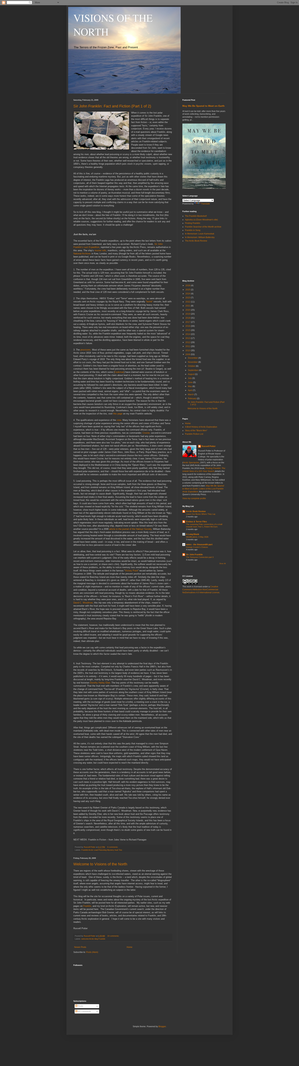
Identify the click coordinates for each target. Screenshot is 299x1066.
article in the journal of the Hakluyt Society (130, 529)
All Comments (84, 1011)
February (192, 398)
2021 (188, 306)
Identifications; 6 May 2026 (197, 537)
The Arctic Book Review (196, 241)
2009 (188, 354)
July (190, 378)
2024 (188, 293)
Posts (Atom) (92, 952)
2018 (188, 318)
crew (119, 420)
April (190, 390)
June (190, 382)
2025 (188, 289)
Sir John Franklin (194, 554)
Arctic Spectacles (191, 462)
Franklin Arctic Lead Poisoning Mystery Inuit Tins (101, 850)
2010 (188, 350)
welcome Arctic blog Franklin (93, 939)
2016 (188, 326)
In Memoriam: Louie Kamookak (199, 233)
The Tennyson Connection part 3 (200, 557)
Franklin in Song (192, 230)
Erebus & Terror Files (196, 521)
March (191, 394)
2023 (188, 297)
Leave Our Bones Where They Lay (200, 514)
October (192, 366)
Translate (205, 204)
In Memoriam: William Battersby (200, 237)
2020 (188, 310)
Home (129, 947)
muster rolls (100, 250)
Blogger (162, 1026)
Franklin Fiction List (194, 434)
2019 (188, 314)
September (193, 370)
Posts (80, 1006)
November (193, 362)
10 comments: (113, 936)
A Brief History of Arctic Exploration (201, 427)
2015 (188, 330)
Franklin (87, 906)
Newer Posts (80, 947)
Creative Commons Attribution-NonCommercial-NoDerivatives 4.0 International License (200, 589)
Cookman (119, 372)
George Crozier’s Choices (197, 547)
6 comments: (113, 847)
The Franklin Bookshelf (196, 216)
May (190, 386)
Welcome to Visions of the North (100, 864)
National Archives (82, 253)
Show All (222, 563)
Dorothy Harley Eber (100, 682)
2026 (188, 285)
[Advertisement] (198, 261)
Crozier (146, 433)
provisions (85, 349)
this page (117, 413)
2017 (188, 322)
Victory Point (131, 570)
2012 (188, 342)
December (193, 358)
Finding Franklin (192, 223)
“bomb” (149, 301)
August (191, 374)
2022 (188, 302)
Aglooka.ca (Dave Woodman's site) (201, 219)
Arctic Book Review (196, 511)
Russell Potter (209, 446)
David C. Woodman (83, 602)
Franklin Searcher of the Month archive (203, 227)
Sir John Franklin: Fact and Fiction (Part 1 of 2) (112, 106)
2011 (188, 346)
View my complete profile (194, 498)
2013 (188, 338)
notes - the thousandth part (199, 544)
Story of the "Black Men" (196, 430)
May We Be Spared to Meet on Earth (203, 105)
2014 (188, 334)
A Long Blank (192, 534)
